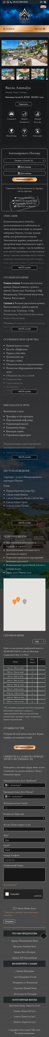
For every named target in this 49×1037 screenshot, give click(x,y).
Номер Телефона (11, 855)
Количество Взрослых (14, 813)
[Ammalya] (24, 53)
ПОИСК (9, 29)
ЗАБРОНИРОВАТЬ (24, 179)
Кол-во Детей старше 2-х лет (17, 824)
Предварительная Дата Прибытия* (20, 780)
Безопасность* (10, 884)
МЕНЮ (39, 29)
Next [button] (42, 74)
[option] (24, 53)
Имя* (6, 835)
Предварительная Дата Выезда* (19, 791)
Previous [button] (7, 74)
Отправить (9, 921)
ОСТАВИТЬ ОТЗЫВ (24, 747)
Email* (7, 845)
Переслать (23, 104)
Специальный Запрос (14, 865)
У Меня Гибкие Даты (26, 908)
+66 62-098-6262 (20, 2)
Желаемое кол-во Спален (15, 803)
